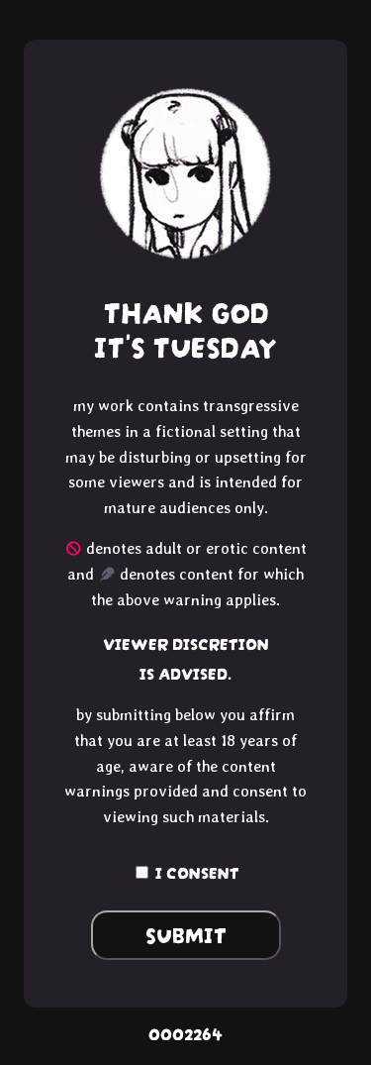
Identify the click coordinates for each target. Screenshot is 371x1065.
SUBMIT (186, 932)
